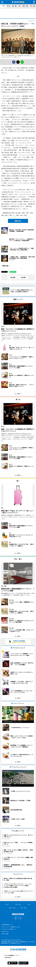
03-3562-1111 (12, 70)
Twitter (20, 918)
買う (20, 6)
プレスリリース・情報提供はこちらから (11, 927)
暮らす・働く (26, 6)
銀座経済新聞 (17, 2)
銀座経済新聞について (7, 924)
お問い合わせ (5, 931)
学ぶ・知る (32, 6)
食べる (8, 6)
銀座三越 (5, 266)
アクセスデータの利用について (9, 929)
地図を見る (18, 221)
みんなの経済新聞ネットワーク (18, 949)
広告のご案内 (5, 933)
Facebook (15, 918)
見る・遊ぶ (14, 6)
